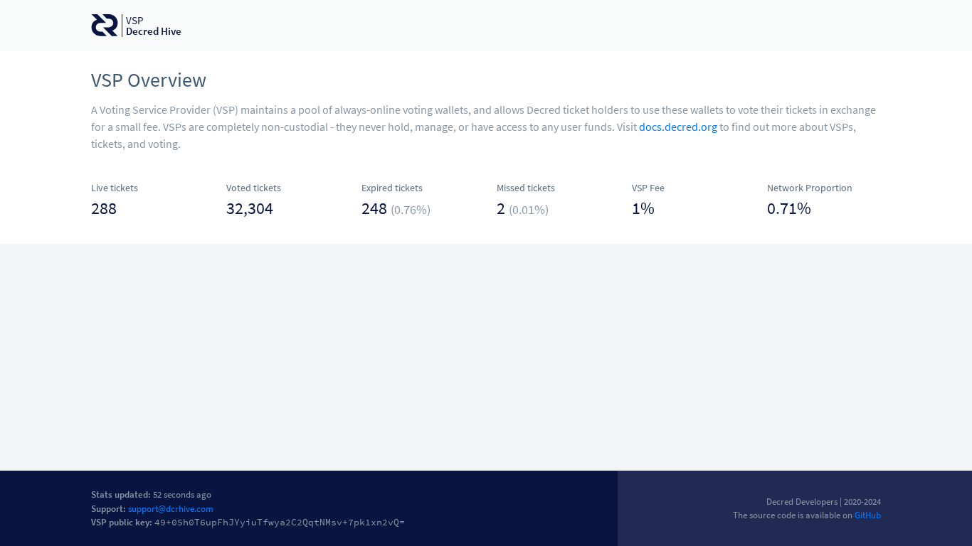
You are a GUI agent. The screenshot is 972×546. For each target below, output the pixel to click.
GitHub (868, 514)
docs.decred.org (678, 126)
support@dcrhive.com (170, 508)
